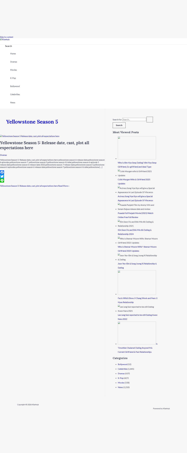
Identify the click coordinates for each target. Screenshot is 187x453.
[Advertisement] (76, 18)
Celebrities (15, 94)
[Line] (52, 180)
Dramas (13, 61)
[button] (8, 46)
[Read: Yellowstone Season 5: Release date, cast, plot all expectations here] (29, 136)
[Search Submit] (150, 119)
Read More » (34, 186)
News (12, 102)
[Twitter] (52, 176)
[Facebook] (52, 172)
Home (13, 53)
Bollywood (15, 86)
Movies (13, 70)
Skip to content (6, 37)
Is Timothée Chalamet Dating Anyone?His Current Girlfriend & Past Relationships (137, 347)
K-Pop (13, 78)
